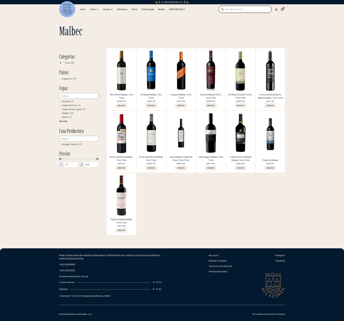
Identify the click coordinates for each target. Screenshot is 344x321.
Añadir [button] (121, 105)
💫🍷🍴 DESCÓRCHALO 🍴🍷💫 (172, 2)
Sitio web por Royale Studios (268, 314)
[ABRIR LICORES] (112, 9)
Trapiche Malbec (270, 160)
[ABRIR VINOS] (97, 9)
